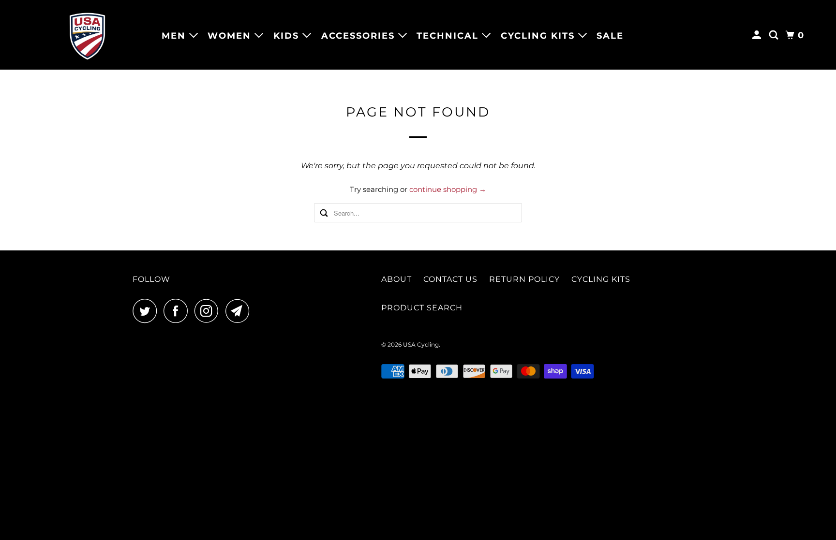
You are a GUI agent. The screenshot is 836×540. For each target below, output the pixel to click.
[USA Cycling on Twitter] (147, 311)
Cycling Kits (539, 35)
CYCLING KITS (600, 279)
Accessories (359, 35)
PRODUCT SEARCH (422, 307)
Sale (610, 35)
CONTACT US (450, 279)
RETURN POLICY (524, 279)
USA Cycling (421, 344)
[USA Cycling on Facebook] (178, 311)
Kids (287, 35)
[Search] (775, 35)
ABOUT (396, 279)
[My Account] (758, 35)
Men (175, 35)
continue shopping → (447, 189)
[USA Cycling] (87, 35)
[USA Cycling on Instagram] (209, 311)
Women (231, 35)
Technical (449, 35)
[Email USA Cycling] (239, 311)
